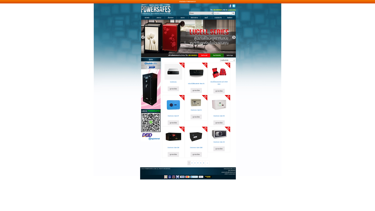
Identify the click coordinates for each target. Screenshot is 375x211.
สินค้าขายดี (204, 55)
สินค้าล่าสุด (230, 55)
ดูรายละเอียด (173, 89)
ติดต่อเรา (229, 17)
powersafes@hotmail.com (228, 172)
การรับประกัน (218, 17)
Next (234, 37)
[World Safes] (151, 67)
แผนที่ (206, 17)
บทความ (159, 17)
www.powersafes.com (229, 168)
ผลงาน (182, 17)
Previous (143, 37)
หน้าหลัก (147, 17)
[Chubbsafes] (151, 63)
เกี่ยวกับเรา (171, 17)
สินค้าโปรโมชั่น (217, 55)
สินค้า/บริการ (194, 17)
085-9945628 (231, 170)
